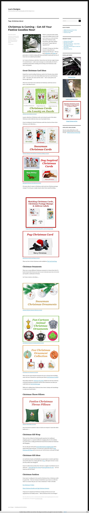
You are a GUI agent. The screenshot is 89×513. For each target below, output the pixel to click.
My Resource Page (67, 32)
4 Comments (10, 44)
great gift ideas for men (48, 467)
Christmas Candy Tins (68, 48)
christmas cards (15, 36)
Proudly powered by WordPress (21, 507)
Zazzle (54, 53)
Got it (65, 512)
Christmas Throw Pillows (68, 41)
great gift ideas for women (35, 467)
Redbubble (47, 53)
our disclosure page (38, 498)
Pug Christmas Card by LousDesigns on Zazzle (31, 258)
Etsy (44, 460)
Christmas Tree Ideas (39, 380)
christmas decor (11, 37)
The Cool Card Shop (52, 261)
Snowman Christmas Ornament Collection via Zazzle (32, 310)
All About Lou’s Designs (68, 31)
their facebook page (35, 384)
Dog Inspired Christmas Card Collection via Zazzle (32, 183)
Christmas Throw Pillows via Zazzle (29, 424)
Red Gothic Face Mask (68, 42)
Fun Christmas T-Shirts (28, 485)
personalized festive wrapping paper (45, 446)
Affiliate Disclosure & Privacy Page (70, 30)
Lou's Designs (14, 9)
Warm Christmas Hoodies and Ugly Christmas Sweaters (36, 488)
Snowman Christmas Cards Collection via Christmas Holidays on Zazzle (36, 153)
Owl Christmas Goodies (52, 377)
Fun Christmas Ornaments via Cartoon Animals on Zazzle (33, 342)
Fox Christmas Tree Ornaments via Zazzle (30, 372)
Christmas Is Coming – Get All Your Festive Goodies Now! (30, 28)
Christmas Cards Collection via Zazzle (30, 114)
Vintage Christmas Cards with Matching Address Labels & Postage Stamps (39, 228)
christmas (10, 36)
